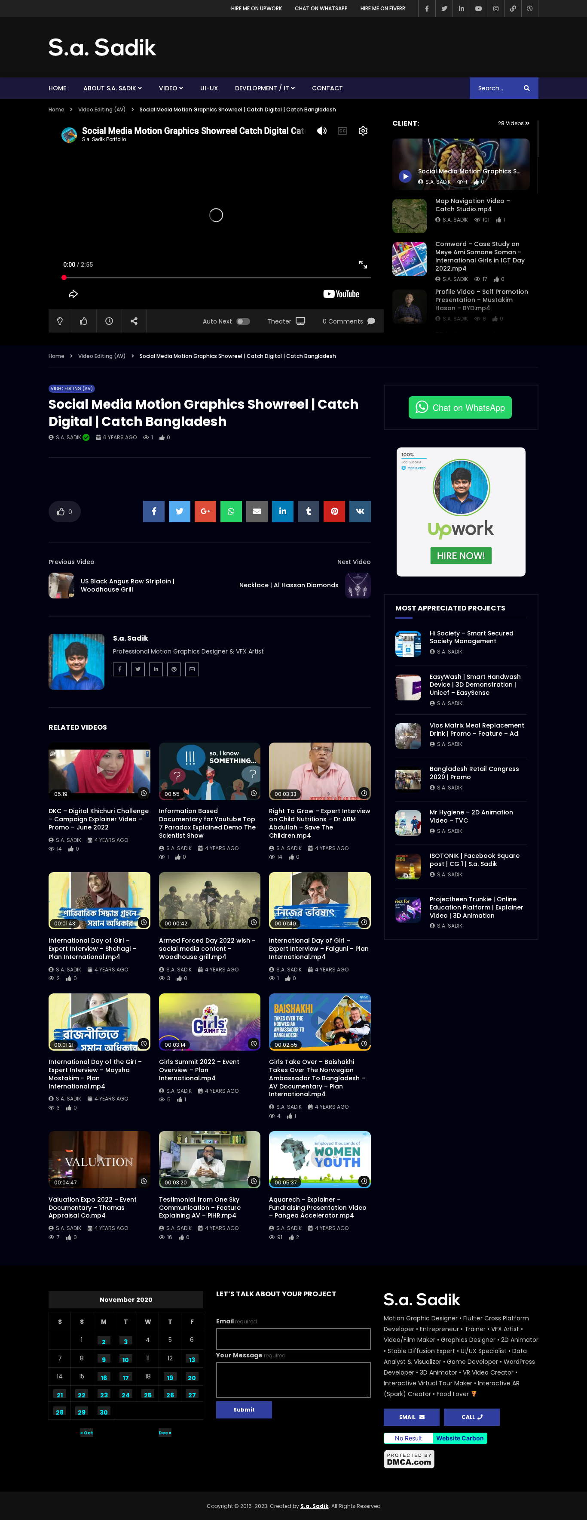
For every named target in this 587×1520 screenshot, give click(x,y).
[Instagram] (495, 8)
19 (170, 1377)
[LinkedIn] (461, 8)
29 (82, 1411)
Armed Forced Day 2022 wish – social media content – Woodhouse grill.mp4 (207, 948)
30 (104, 1411)
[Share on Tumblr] (308, 511)
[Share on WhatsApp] (231, 511)
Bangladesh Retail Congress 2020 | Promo (474, 773)
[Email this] (257, 511)
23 (104, 1394)
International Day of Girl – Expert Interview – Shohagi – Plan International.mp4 (92, 948)
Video (168, 88)
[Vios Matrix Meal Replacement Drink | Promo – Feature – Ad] (408, 736)
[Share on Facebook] (154, 511)
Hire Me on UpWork (256, 8)
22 (82, 1394)
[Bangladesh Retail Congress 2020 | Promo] (408, 779)
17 (126, 1377)
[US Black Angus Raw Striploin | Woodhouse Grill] (61, 585)
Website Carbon (460, 1438)
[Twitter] (443, 8)
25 (148, 1394)
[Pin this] (334, 511)
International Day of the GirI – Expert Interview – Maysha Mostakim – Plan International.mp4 (95, 1074)
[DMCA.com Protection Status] (461, 1459)
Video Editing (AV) (102, 109)
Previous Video (72, 562)
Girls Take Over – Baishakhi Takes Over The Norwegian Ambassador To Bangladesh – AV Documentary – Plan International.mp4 (317, 1078)
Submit (244, 1409)
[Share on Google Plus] (205, 511)
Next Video (354, 562)
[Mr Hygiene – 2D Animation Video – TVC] (408, 823)
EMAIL (409, 1417)
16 (104, 1377)
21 (60, 1394)
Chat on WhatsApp (321, 8)
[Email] (192, 669)
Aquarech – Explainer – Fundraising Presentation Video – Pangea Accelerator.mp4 (318, 1207)
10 (125, 1359)
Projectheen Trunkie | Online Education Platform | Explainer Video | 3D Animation (476, 907)
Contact (327, 88)
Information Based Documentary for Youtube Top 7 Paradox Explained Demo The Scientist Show (207, 823)
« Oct (86, 1433)
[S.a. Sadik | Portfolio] (103, 47)
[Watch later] (529, 8)
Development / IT (262, 88)
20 (192, 1377)
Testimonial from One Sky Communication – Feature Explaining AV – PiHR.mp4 (200, 1207)
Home (57, 88)
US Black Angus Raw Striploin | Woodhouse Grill (127, 585)
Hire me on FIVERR (383, 8)
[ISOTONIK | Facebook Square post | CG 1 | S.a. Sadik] (408, 866)
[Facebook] (426, 8)
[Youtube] (478, 8)
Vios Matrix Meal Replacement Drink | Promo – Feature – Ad (477, 729)
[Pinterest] (174, 669)
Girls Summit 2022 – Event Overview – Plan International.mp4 (199, 1070)
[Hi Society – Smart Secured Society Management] (408, 644)
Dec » (165, 1433)
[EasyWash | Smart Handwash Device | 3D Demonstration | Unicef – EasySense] (408, 687)
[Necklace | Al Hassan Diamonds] (358, 585)
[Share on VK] (360, 511)
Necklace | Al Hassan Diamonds (289, 585)
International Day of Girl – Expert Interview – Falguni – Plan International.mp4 (319, 948)
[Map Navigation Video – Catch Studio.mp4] (409, 216)
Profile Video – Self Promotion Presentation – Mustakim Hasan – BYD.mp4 (481, 299)
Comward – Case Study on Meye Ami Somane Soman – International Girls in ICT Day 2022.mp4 (480, 256)
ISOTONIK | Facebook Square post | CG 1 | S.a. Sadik (475, 859)
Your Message (251, 1355)
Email (236, 1321)
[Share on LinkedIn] (283, 511)
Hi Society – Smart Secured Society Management (472, 637)
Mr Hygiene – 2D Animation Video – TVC (471, 816)
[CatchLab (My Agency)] (512, 8)
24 (126, 1394)
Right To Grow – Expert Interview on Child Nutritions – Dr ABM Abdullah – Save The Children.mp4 (319, 823)
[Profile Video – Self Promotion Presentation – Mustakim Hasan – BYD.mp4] (409, 307)
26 (170, 1394)
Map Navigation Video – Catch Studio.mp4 (472, 205)
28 (60, 1411)
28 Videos (511, 123)
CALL (469, 1417)
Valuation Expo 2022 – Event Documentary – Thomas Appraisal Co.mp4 (93, 1207)
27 (192, 1394)
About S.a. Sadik (109, 88)
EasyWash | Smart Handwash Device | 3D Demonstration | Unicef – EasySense (475, 684)
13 (192, 1359)
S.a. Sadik (455, 219)
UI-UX (209, 88)
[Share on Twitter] (179, 511)
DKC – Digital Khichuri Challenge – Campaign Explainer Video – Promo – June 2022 (99, 819)
